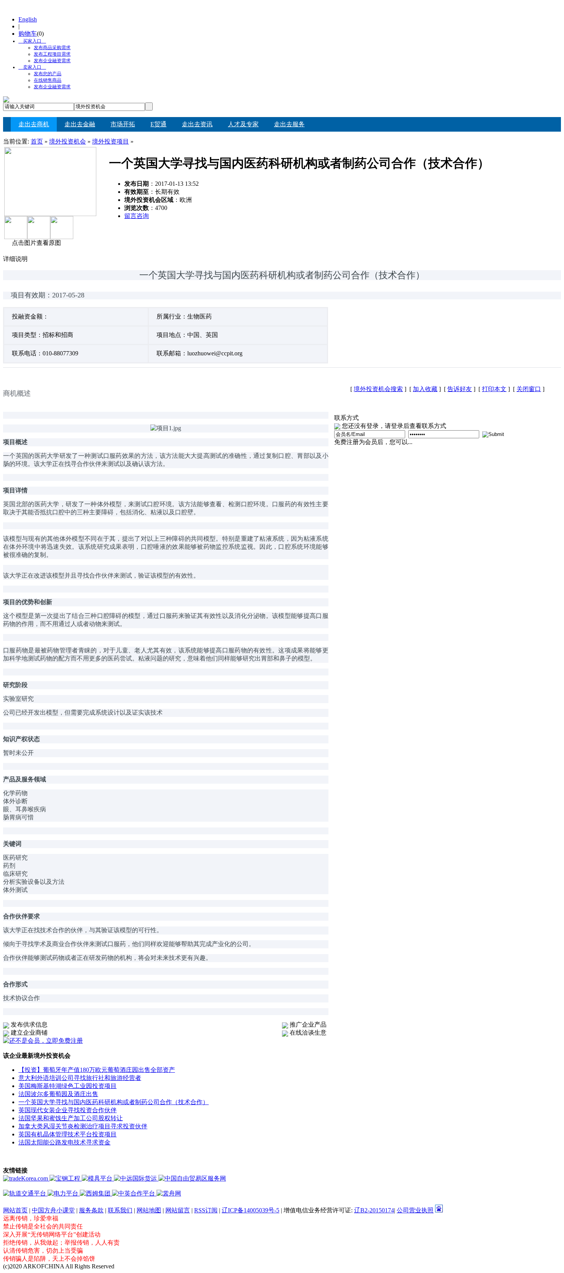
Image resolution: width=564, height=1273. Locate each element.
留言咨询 (136, 216)
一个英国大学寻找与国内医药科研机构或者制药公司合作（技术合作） (113, 1102)
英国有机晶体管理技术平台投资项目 (67, 1134)
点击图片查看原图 (35, 242)
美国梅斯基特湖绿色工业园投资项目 (67, 1086)
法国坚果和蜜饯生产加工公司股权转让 (70, 1118)
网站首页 (15, 1210)
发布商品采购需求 (52, 47)
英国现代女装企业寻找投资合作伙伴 (67, 1110)
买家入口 (29, 41)
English (27, 19)
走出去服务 (289, 124)
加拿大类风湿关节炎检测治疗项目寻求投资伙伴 (82, 1126)
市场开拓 (122, 124)
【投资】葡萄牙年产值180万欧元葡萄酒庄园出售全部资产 (96, 1070)
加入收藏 (425, 389)
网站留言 (177, 1210)
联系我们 (120, 1210)
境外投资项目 (110, 141)
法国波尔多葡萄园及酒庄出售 (58, 1094)
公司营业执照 (415, 1210)
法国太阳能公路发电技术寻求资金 (64, 1142)
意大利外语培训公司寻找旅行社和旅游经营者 (79, 1078)
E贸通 (158, 124)
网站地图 (149, 1210)
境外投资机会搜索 (378, 389)
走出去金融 (79, 124)
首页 (37, 141)
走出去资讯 (197, 124)
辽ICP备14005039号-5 (250, 1210)
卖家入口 (29, 67)
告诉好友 (459, 389)
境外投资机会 (67, 141)
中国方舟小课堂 (53, 1210)
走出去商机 (33, 124)
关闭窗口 (528, 389)
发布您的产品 (47, 73)
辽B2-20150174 (374, 1210)
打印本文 (494, 389)
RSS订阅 (206, 1210)
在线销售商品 (47, 80)
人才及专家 (243, 124)
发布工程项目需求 (52, 54)
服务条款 (91, 1210)
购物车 (27, 33)
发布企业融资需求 (52, 60)
